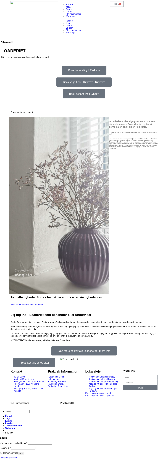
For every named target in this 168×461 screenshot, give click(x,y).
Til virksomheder (73, 14)
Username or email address (13, 443)
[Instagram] (120, 403)
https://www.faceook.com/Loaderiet (26, 305)
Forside (69, 4)
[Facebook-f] (113, 403)
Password (5, 448)
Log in (21, 453)
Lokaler (69, 11)
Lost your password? (9, 458)
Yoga (68, 7)
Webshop (70, 16)
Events (69, 9)
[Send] (6, 414)
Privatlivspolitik (67, 403)
